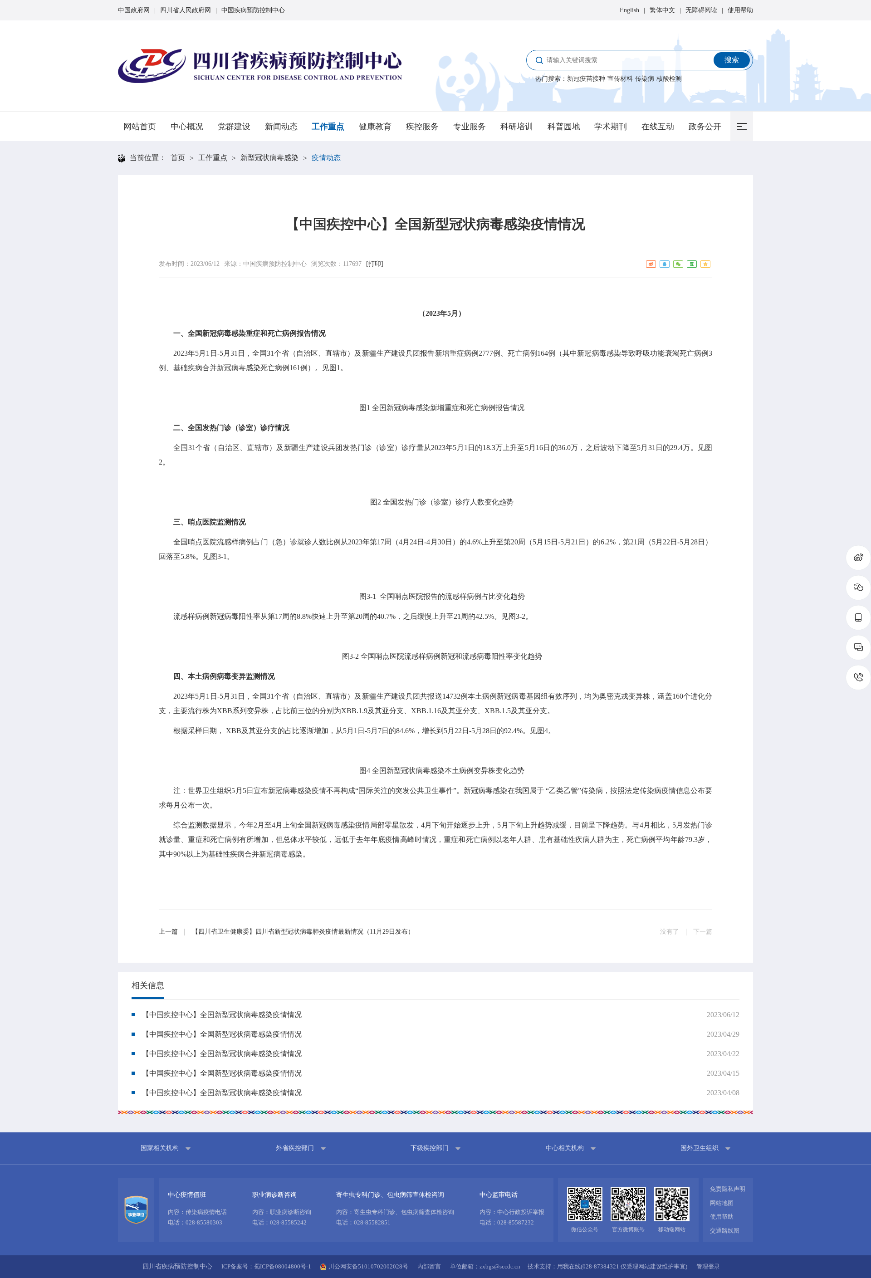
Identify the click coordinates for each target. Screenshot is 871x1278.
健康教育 (375, 126)
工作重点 (328, 126)
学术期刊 (610, 126)
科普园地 (564, 126)
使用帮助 (740, 10)
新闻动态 (281, 126)
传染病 (644, 78)
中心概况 (187, 126)
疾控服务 (422, 126)
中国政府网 (134, 10)
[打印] (374, 263)
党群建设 (234, 126)
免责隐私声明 (727, 1188)
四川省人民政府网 (185, 10)
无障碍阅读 (701, 10)
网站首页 (139, 126)
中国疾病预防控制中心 (253, 10)
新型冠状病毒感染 (269, 158)
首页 (178, 158)
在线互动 (657, 126)
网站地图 (722, 1203)
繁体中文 (662, 10)
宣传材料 (620, 78)
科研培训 (516, 126)
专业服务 (469, 126)
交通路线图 (724, 1230)
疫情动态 (326, 158)
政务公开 (705, 126)
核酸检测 (669, 78)
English (629, 10)
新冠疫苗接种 (586, 78)
